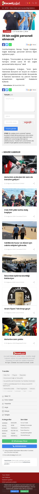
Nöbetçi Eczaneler (26, 425)
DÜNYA (4, 433)
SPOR (12, 425)
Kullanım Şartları (7, 480)
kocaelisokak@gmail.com (12, 455)
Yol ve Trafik (24, 423)
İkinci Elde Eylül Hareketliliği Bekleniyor (17, 277)
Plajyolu (14, 375)
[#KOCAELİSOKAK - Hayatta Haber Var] (10, 3)
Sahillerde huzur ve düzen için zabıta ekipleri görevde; (18, 244)
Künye (6, 411)
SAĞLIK (4, 436)
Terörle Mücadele (8, 388)
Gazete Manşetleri (26, 433)
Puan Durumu (25, 430)
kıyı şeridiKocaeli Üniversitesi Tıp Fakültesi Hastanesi (19, 381)
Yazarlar (7, 404)
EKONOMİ (4, 431)
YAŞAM (13, 433)
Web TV (7, 396)
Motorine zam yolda (13, 339)
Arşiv (6, 407)
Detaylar (14, 491)
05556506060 (20, 446)
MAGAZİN (14, 423)
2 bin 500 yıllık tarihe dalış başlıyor (16, 211)
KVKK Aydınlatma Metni (9, 482)
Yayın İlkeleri (6, 475)
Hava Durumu (25, 428)
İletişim (7, 415)
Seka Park (6, 375)
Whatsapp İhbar (20, 441)
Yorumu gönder (11, 129)
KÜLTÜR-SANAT (15, 430)
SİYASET (4, 428)
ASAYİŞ (4, 425)
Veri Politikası (6, 477)
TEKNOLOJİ (14, 428)
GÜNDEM (7, 31)
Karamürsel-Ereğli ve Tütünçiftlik (13, 378)
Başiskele (22, 375)
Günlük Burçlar (25, 435)
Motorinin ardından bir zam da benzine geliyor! (18, 178)
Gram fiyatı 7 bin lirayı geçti (17, 309)
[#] (19, 353)
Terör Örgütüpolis (21, 388)
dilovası (32, 388)
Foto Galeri (8, 400)
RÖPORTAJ (14, 436)
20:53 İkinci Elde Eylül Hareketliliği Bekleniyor (21, 8)
